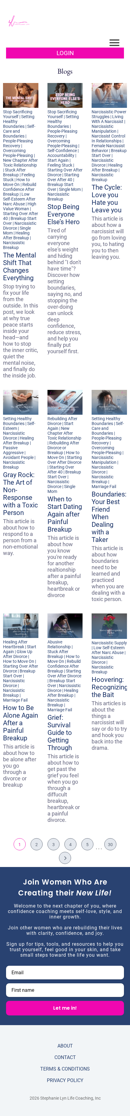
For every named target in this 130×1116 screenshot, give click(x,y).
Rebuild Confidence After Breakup (19, 189)
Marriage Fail (104, 486)
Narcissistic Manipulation (104, 129)
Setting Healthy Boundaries (17, 421)
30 (110, 844)
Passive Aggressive (13, 450)
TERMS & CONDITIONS (65, 1069)
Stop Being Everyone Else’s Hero (63, 214)
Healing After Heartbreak (15, 644)
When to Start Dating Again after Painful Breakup (64, 514)
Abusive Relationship (59, 644)
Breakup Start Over (109, 153)
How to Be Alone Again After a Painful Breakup (20, 723)
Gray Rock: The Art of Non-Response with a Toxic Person (20, 493)
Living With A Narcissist (107, 119)
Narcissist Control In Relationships (108, 138)
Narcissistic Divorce (102, 163)
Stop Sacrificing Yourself (17, 114)
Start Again (58, 160)
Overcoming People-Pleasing (18, 153)
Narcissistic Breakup (14, 245)
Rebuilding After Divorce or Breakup (63, 447)
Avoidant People (18, 457)
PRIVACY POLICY (65, 1080)
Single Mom (70, 189)
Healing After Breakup (16, 235)
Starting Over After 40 (63, 177)
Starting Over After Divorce (64, 460)
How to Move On (16, 182)
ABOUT (65, 1046)
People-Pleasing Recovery (18, 143)
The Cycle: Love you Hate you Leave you (107, 199)
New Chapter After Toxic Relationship (20, 163)
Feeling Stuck (59, 165)
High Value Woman (19, 206)
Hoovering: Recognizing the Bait (110, 687)
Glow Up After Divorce (17, 654)
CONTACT (65, 1057)
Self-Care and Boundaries (19, 131)
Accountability (60, 155)
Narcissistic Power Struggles (109, 114)
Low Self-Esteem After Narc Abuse (19, 199)
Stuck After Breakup (14, 172)
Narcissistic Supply (109, 642)
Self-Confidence (62, 150)
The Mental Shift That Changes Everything (19, 266)
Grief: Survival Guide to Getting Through (59, 733)
